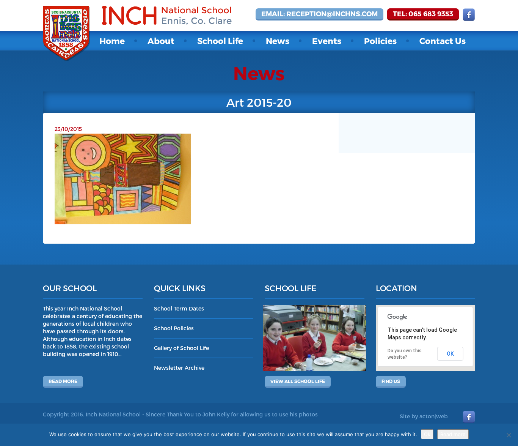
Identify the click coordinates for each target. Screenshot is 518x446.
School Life (220, 41)
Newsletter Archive (179, 367)
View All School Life (297, 381)
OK (450, 354)
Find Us (390, 381)
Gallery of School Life (181, 348)
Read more (63, 381)
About (161, 41)
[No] (508, 435)
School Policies (174, 328)
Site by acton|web (424, 416)
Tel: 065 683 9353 (423, 13)
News (277, 41)
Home (112, 41)
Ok (427, 434)
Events (326, 41)
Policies (380, 41)
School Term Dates (179, 308)
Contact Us (442, 41)
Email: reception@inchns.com (319, 13)
